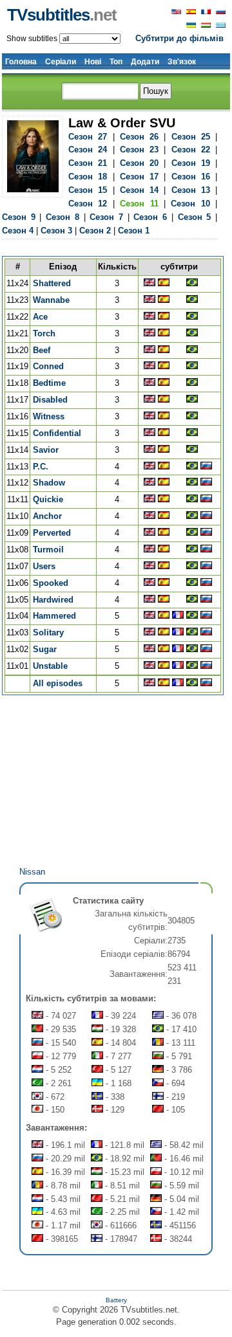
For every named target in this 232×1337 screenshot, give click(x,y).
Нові (92, 61)
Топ (116, 61)
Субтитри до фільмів (179, 38)
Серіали (60, 61)
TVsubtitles (62, 14)
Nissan (32, 872)
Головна (21, 61)
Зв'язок (182, 61)
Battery (116, 1300)
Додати (145, 61)
